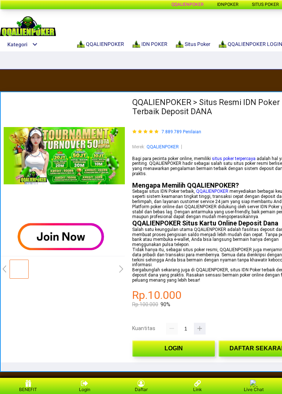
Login (84, 389)
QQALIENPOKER (187, 4)
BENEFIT (28, 389)
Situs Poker (265, 4)
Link (197, 389)
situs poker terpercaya (234, 158)
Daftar (141, 389)
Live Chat (254, 389)
